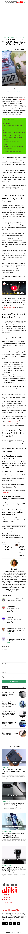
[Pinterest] (10, 923)
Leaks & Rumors (6, 831)
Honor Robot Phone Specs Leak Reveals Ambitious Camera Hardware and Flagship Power (9, 714)
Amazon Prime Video (7, 528)
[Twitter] (14, 923)
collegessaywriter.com (9, 307)
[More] (24, 91)
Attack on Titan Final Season (9, 336)
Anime (22, 37)
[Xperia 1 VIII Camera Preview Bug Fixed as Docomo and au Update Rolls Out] (22, 733)
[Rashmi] (14, 563)
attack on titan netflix (7, 532)
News (5, 37)
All (18, 687)
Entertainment (14, 37)
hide (15, 119)
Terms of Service (8, 902)
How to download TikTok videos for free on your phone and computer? (22, 550)
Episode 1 (21, 99)
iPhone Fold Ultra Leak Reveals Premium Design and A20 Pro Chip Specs (13, 771)
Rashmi (7, 49)
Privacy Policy (8, 897)
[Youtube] (18, 923)
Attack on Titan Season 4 (8, 533)
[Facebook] (3, 923)
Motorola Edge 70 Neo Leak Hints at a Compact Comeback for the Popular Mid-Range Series (9, 704)
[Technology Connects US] (14, 2)
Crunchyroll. (6, 492)
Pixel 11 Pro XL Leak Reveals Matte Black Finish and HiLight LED (10, 694)
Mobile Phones (6, 767)
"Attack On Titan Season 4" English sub (15, 526)
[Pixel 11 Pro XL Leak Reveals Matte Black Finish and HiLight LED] (22, 694)
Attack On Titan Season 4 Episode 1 (11, 537)
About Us (6, 894)
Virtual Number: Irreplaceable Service (8, 547)
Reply (8, 602)
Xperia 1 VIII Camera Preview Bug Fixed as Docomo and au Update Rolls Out (10, 733)
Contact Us (7, 899)
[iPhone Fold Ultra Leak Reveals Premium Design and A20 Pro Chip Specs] (14, 757)
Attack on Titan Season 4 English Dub (11, 535)
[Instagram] (6, 923)
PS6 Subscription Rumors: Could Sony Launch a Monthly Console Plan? (9, 724)
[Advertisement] (14, 19)
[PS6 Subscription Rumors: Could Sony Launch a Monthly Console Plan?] (22, 723)
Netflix (22, 537)
